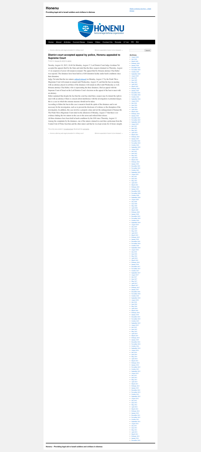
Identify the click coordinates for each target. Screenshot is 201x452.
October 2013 (135, 369)
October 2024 (135, 97)
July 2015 (134, 327)
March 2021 (134, 185)
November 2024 (135, 95)
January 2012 (135, 413)
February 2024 (135, 113)
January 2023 (135, 139)
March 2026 (134, 61)
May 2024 (134, 107)
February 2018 (135, 262)
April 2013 (134, 382)
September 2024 (135, 99)
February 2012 (135, 411)
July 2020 (134, 201)
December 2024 (135, 93)
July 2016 (134, 302)
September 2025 (135, 74)
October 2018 (135, 245)
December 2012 (135, 390)
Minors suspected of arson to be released (109, 50)
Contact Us (107, 42)
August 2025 (135, 76)
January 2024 (135, 116)
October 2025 (135, 72)
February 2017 (135, 287)
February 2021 (135, 187)
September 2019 (135, 222)
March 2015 (134, 335)
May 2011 (134, 430)
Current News (79, 42)
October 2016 (135, 296)
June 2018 (134, 254)
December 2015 (135, 317)
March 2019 (134, 235)
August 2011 (135, 423)
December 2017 (135, 266)
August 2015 (135, 325)
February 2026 (135, 63)
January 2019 (135, 239)
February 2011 (135, 436)
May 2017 (134, 281)
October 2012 (135, 394)
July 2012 (134, 400)
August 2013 (135, 373)
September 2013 (135, 371)
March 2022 (134, 160)
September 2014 (135, 348)
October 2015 (135, 321)
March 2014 (134, 361)
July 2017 (134, 277)
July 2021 (134, 176)
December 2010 (135, 440)
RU (137, 42)
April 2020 (134, 208)
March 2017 (134, 285)
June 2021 (134, 178)
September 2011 (135, 421)
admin (69, 61)
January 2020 (135, 214)
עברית (126, 42)
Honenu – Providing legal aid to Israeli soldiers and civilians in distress (74, 446)
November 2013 (135, 367)
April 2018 (134, 258)
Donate (118, 42)
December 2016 (135, 291)
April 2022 (134, 157)
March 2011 (134, 434)
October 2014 (135, 346)
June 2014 (134, 354)
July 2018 (134, 252)
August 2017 (135, 275)
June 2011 (134, 428)
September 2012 (135, 396)
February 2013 (135, 386)
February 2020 (135, 212)
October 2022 (135, 145)
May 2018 (134, 256)
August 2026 (135, 57)
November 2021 (135, 168)
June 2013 (134, 377)
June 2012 (134, 402)
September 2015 (135, 323)
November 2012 (135, 392)
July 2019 (134, 227)
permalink (86, 129)
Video (97, 42)
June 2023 (134, 128)
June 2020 (134, 204)
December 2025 (135, 67)
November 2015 (135, 319)
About (58, 42)
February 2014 (135, 363)
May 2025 (134, 82)
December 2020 (135, 191)
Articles (67, 42)
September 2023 (135, 122)
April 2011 (134, 432)
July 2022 (134, 151)
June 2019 (134, 229)
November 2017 (135, 268)
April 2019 (134, 233)
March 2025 (134, 86)
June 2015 (134, 329)
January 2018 (135, 264)
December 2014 (135, 342)
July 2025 (134, 78)
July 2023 (134, 126)
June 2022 (134, 153)
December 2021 (135, 166)
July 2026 (134, 59)
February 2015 (135, 338)
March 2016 (134, 310)
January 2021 (135, 189)
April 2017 (134, 283)
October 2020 (135, 195)
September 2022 (135, 147)
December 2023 (135, 118)
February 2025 (135, 88)
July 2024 (134, 103)
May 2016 (134, 306)
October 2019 (135, 220)
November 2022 (135, 143)
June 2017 (134, 279)
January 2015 (135, 340)
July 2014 (134, 352)
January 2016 (135, 315)
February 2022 (135, 162)
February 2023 (135, 137)
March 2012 (134, 409)
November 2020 (135, 193)
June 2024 (134, 105)
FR (132, 42)
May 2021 (134, 180)
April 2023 (134, 132)
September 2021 (135, 172)
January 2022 (135, 164)
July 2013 (134, 375)
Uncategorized (68, 129)
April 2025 (134, 84)
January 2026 (135, 65)
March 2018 (134, 260)
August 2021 (135, 174)
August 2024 (135, 101)
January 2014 (135, 365)
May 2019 (134, 231)
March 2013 (134, 384)
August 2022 (135, 149)
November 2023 (135, 120)
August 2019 (135, 224)
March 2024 (134, 111)
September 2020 (135, 197)
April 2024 (134, 109)
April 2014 (134, 359)
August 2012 (135, 398)
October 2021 (135, 170)
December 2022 (135, 141)
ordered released (80, 79)
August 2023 (135, 124)
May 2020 (134, 206)
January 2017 (135, 289)
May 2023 (134, 130)
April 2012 (134, 407)
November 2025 (135, 70)
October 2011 (135, 419)
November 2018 (135, 243)
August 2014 (135, 350)
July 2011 (134, 426)
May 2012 (134, 405)
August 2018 (135, 250)
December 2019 (135, 216)
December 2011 (135, 415)
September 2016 (135, 298)
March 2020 (134, 210)
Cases (90, 42)
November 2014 (135, 344)
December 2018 (135, 241)
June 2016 (134, 304)
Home (51, 42)
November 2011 (135, 417)
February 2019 (135, 237)
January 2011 (135, 438)
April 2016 (134, 308)
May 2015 (134, 331)
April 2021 (134, 183)
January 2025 (135, 90)
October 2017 (135, 271)
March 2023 (134, 134)
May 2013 (134, 379)
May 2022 (134, 155)
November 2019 (135, 218)
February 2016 (135, 312)
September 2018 (135, 248)
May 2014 (134, 356)
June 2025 (134, 80)
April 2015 (134, 333)
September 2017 (135, 273)
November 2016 (135, 294)
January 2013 (135, 388)
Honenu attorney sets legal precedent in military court (66, 50)
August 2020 (135, 199)
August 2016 (135, 300)
